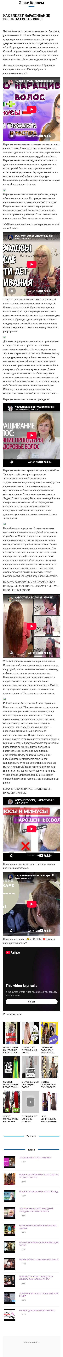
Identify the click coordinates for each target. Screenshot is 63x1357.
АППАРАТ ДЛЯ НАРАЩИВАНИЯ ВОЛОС (37, 1310)
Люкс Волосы (31, 3)
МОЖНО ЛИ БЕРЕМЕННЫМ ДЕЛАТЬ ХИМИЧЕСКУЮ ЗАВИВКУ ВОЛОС (36, 1278)
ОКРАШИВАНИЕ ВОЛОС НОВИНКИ (35, 1157)
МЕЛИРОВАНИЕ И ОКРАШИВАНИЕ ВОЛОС (39, 1259)
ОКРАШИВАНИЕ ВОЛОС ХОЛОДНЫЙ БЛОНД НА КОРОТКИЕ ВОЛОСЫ (36, 1210)
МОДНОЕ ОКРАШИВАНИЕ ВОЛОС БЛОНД (38, 1191)
